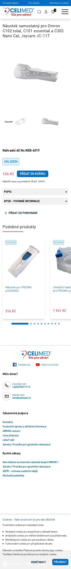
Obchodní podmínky (13, 475)
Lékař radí (8, 439)
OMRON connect (11, 430)
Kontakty (8, 422)
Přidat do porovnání (23, 212)
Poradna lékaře (10, 2)
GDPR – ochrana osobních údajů (20, 471)
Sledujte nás (24, 364)
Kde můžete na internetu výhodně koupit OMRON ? (30, 462)
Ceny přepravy (11, 435)
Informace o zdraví (58, 2)
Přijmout (60, 562)
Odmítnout (38, 562)
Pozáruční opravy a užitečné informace (24, 426)
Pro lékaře (33, 2)
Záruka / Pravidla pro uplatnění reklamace (26, 444)
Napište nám (21, 396)
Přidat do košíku (32, 174)
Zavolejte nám (21, 385)
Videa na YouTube (49, 364)
